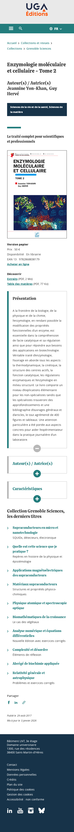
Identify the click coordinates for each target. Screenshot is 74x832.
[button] (20, 28)
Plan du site (14, 784)
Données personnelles (22, 774)
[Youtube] (20, 812)
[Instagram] (31, 812)
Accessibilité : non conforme (25, 799)
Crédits (11, 779)
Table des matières (20, 284)
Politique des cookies (21, 789)
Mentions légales (18, 769)
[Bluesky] (41, 812)
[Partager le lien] (24, 702)
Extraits (12, 279)
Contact (12, 765)
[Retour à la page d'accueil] (37, 9)
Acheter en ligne (18, 264)
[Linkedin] (9, 812)
